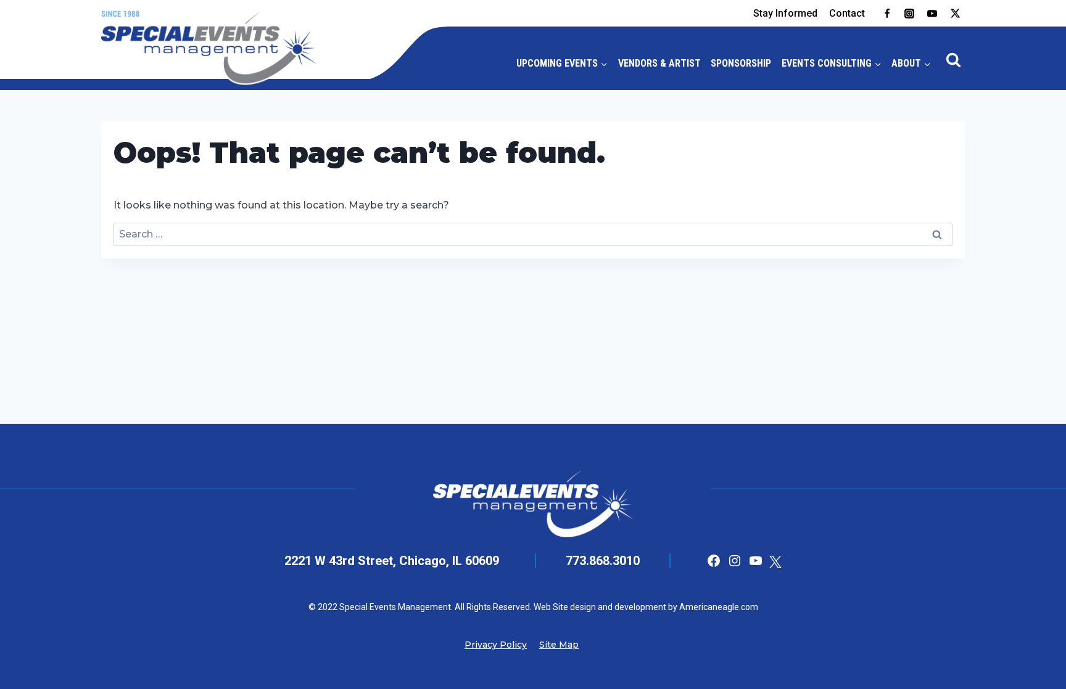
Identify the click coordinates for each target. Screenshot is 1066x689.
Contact (847, 13)
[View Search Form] (954, 60)
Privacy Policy (496, 644)
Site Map (559, 644)
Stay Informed (785, 13)
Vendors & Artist (659, 63)
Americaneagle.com (717, 607)
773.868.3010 (603, 560)
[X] (955, 13)
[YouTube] (932, 13)
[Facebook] (887, 13)
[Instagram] (909, 13)
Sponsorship (741, 63)
